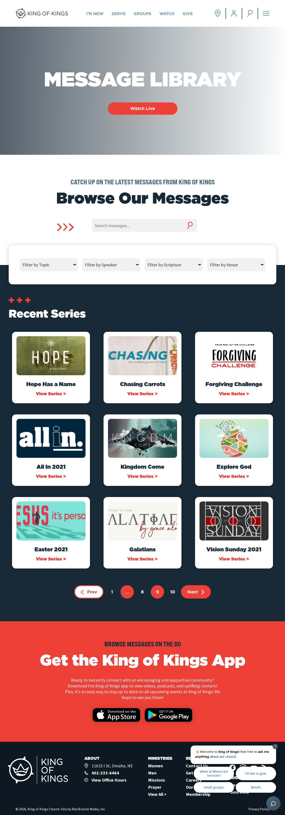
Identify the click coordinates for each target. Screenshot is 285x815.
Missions (156, 780)
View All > (157, 794)
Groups (142, 13)
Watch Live (142, 108)
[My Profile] (234, 13)
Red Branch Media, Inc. (89, 809)
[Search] (250, 13)
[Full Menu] (266, 13)
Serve (119, 13)
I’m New (95, 13)
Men (152, 773)
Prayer (154, 787)
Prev (92, 592)
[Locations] (218, 13)
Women (155, 765)
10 (172, 592)
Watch (167, 13)
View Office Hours (109, 780)
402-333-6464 (105, 773)
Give (188, 13)
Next (192, 592)
